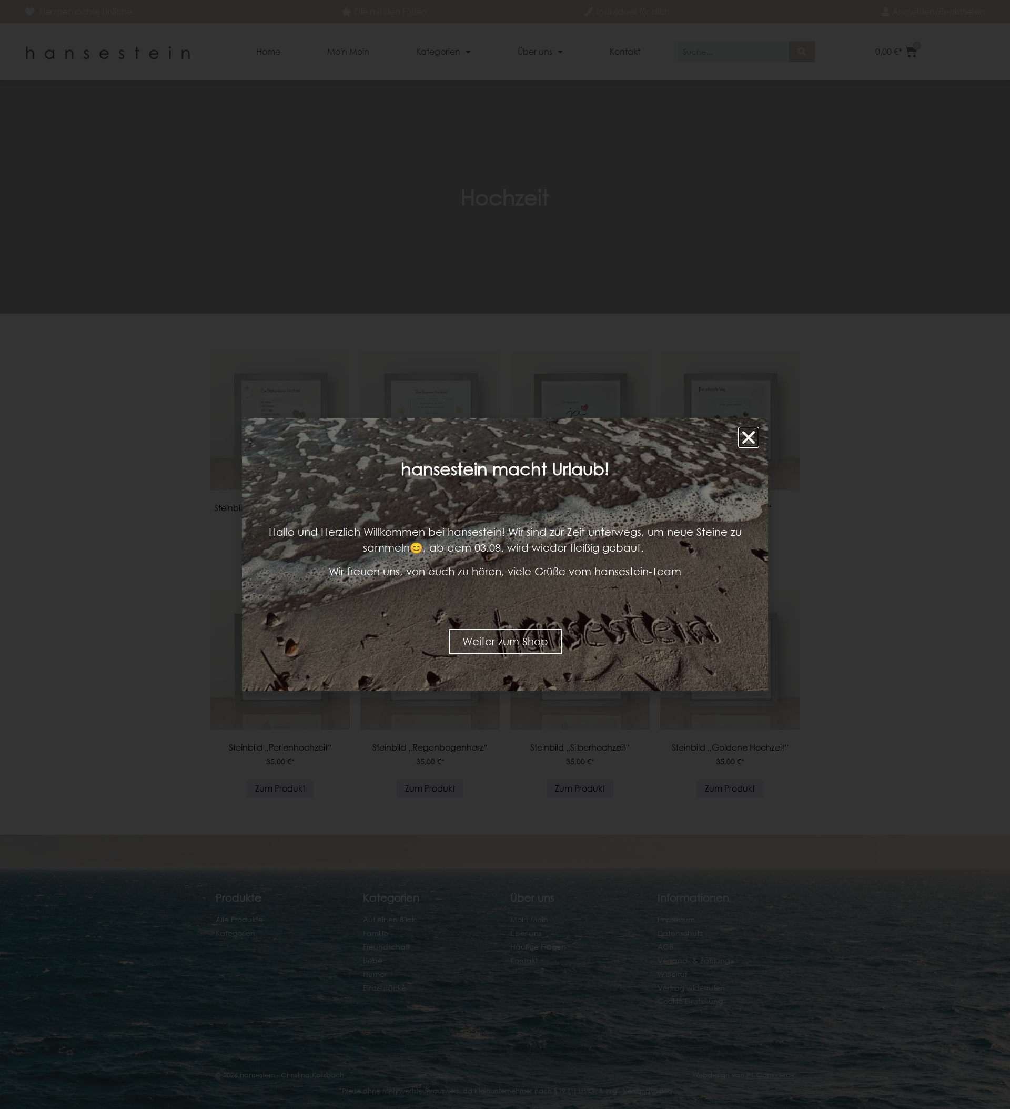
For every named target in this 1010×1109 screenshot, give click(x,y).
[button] (749, 437)
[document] (505, 554)
